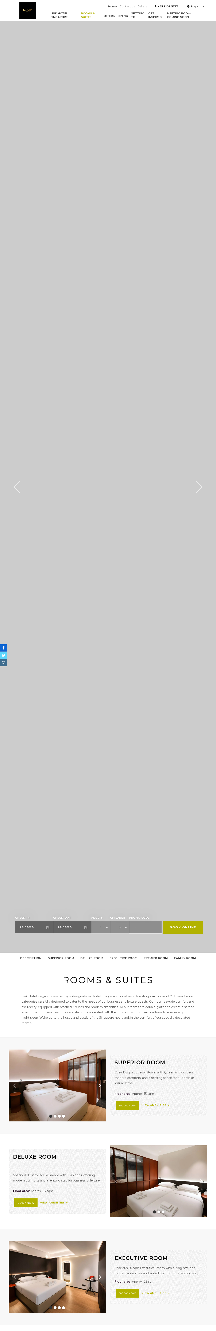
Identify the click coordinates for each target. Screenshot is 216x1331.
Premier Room (156, 958)
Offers (109, 16)
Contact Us (127, 6)
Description (31, 958)
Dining (122, 16)
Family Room (185, 958)
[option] (108, 487)
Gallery (142, 6)
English (195, 6)
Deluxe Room (91, 958)
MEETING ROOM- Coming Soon (179, 15)
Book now (127, 1105)
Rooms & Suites (88, 15)
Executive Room (123, 958)
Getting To (137, 15)
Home (112, 6)
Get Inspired (155, 15)
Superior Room (61, 958)
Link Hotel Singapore (59, 15)
